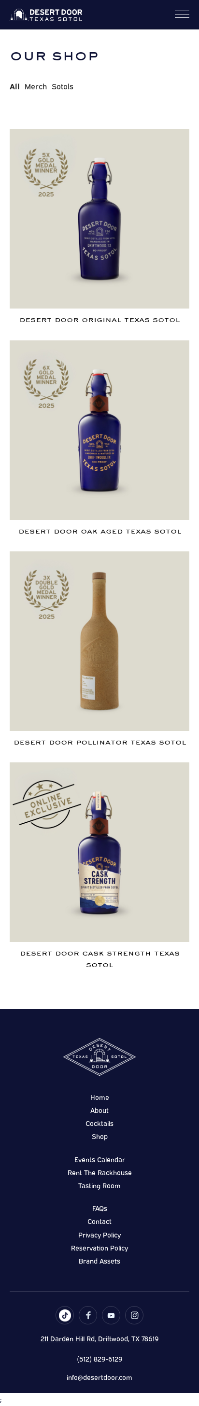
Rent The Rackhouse (100, 1172)
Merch (36, 86)
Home (99, 1096)
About (99, 1109)
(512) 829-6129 (100, 1358)
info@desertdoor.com (99, 1376)
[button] (182, 14)
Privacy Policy (99, 1234)
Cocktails (99, 1122)
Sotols (62, 86)
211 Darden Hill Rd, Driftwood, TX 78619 (100, 1338)
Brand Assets (99, 1260)
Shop (100, 1135)
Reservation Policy (99, 1247)
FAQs (99, 1207)
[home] (46, 14)
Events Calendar (99, 1159)
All (15, 86)
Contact (99, 1220)
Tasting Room (99, 1185)
